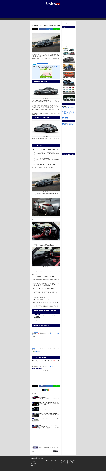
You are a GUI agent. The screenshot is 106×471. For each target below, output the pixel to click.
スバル (63, 108)
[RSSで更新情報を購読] (48, 390)
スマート (71, 460)
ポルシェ (70, 112)
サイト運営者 (33, 461)
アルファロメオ (66, 113)
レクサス (72, 108)
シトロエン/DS (72, 114)
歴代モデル (64, 40)
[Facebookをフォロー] (45, 390)
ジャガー (66, 115)
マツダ (71, 107)
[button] (74, 23)
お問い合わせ (33, 465)
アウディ (67, 112)
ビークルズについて (34, 463)
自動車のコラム (64, 44)
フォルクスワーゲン (65, 111)
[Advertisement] (53, 11)
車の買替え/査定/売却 (65, 46)
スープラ (34, 368)
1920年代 (63, 123)
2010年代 (70, 125)
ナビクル (55, 66)
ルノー (63, 117)
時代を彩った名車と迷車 (66, 38)
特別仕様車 (64, 36)
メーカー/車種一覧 (65, 118)
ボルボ (69, 115)
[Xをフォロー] (43, 390)
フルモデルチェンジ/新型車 (39, 368)
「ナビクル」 (36, 332)
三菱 (73, 107)
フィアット (66, 117)
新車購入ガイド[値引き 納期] (66, 30)
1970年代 (69, 124)
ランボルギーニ (71, 461)
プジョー (72, 115)
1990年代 (63, 125)
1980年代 (72, 124)
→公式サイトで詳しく (50, 366)
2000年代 (67, 125)
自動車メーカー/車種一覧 (66, 42)
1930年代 (67, 123)
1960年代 (65, 124)
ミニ (63, 115)
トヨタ (63, 107)
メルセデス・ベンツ (71, 459)
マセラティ (68, 114)
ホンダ (66, 107)
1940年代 (70, 123)
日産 (68, 107)
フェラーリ (70, 113)
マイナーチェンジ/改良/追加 (66, 34)
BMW (64, 112)
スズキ (66, 108)
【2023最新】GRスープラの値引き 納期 (42, 63)
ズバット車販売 (34, 365)
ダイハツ (69, 108)
